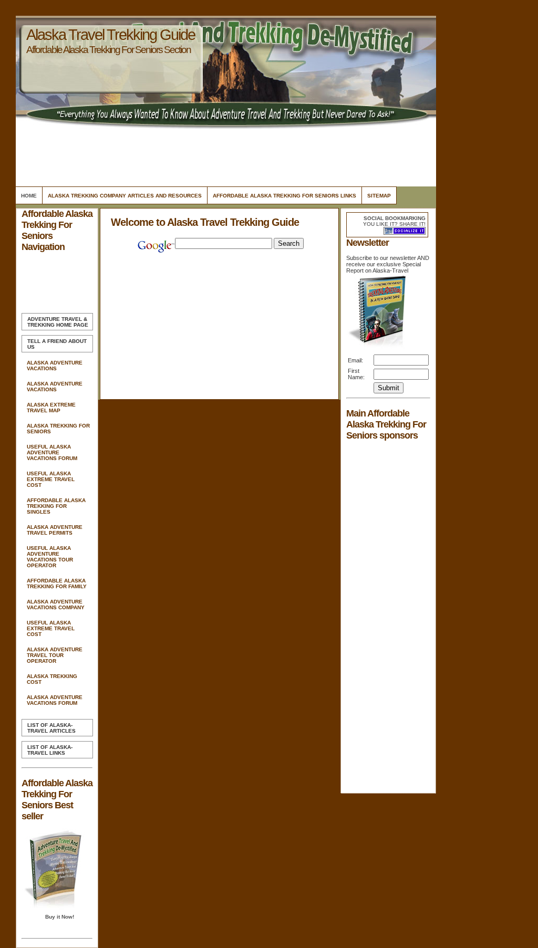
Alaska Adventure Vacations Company (56, 604)
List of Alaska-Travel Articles (51, 728)
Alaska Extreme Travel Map (51, 407)
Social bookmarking (395, 218)
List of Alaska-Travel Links (50, 750)
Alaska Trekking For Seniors (58, 428)
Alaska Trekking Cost (52, 679)
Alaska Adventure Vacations (54, 365)
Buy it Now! (59, 917)
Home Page (57, 322)
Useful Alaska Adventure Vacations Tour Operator (50, 556)
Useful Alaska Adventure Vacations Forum (52, 452)
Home (29, 196)
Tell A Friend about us (57, 344)
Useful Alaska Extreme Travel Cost (51, 479)
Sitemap (379, 196)
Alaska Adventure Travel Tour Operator (54, 655)
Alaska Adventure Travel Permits (54, 530)
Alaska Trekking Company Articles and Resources (125, 196)
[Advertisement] (224, 155)
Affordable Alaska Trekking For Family (57, 583)
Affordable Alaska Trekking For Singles (56, 506)
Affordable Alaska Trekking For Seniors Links (284, 196)
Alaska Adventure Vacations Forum (54, 700)
